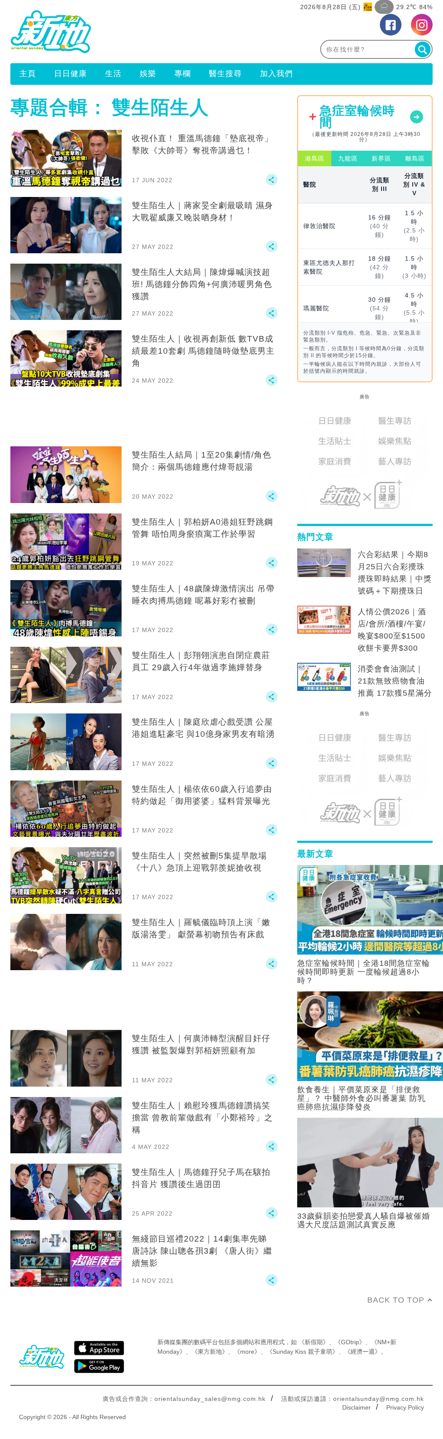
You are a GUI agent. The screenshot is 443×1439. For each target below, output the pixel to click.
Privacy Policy (405, 1407)
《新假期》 (314, 1342)
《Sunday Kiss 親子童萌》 (302, 1351)
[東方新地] (116, 31)
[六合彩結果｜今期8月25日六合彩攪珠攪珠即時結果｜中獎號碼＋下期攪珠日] (324, 562)
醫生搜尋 (225, 73)
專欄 (182, 73)
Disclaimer (356, 1407)
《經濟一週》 (362, 1351)
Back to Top (395, 1300)
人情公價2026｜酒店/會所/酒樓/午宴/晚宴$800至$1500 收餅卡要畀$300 (392, 629)
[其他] (271, 183)
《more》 (247, 1351)
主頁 (27, 73)
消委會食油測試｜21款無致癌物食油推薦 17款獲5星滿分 (395, 681)
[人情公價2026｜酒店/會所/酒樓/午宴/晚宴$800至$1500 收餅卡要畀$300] (324, 620)
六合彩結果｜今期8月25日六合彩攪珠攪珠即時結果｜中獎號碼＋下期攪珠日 (395, 572)
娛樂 (148, 73)
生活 (113, 73)
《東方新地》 (210, 1351)
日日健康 (70, 73)
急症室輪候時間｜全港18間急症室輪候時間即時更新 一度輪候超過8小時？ (363, 972)
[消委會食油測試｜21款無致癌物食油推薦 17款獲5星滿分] (324, 677)
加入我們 (276, 73)
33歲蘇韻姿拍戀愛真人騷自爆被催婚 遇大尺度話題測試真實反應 (363, 1220)
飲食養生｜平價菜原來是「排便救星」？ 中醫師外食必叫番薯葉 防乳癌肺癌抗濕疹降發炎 (361, 1098)
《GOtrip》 (350, 1342)
